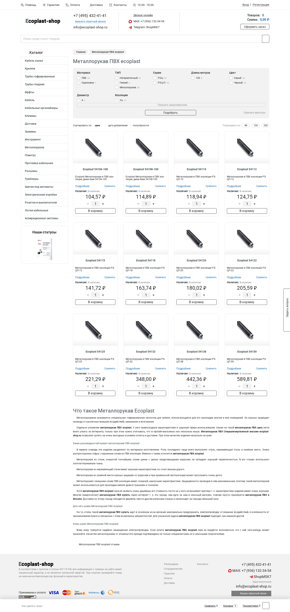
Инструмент (33, 139)
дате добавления (118, 125)
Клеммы (30, 115)
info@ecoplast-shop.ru (253, 586)
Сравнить (210, 606)
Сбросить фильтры (254, 112)
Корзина (228, 606)
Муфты (29, 92)
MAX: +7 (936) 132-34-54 (148, 21)
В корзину (95, 211)
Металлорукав (34, 147)
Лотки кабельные (36, 210)
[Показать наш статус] (44, 249)
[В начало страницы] (265, 605)
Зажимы (30, 131)
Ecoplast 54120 (196, 260)
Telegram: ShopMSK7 (146, 27)
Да (123, 100)
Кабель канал (34, 60)
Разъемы (31, 171)
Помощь (30, 5)
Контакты (120, 5)
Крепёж (30, 68)
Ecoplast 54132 (145, 351)
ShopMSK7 (262, 577)
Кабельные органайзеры (41, 108)
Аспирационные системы (41, 218)
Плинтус (30, 155)
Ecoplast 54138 (196, 351)
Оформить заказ (255, 26)
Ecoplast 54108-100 (145, 169)
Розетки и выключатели (41, 202)
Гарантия (53, 5)
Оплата (75, 5)
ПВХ (86, 78)
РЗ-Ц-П (163, 82)
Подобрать (170, 112)
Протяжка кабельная (39, 163)
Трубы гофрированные (40, 76)
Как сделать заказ (32, 606)
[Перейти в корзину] (243, 18)
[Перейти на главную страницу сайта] (43, 21)
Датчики (30, 123)
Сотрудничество (173, 568)
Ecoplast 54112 (247, 169)
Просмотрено (250, 606)
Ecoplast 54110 (196, 169)
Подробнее (82, 186)
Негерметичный (130, 78)
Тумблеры (31, 178)
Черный (240, 82)
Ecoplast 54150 (247, 351)
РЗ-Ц (162, 78)
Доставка (96, 5)
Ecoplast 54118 (145, 260)
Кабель (30, 100)
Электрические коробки (41, 194)
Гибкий (125, 82)
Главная (81, 52)
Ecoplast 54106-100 (95, 169)
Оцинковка (89, 82)
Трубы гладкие (35, 84)
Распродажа (171, 564)
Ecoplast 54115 (95, 260)
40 (245, 125)
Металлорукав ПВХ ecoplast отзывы (99, 544)
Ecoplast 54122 (247, 260)
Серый (239, 78)
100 (199, 78)
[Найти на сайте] (265, 39)
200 (266, 125)
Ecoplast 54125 (95, 351)
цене (97, 125)
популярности (141, 125)
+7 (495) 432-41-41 (89, 15)
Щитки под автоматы (39, 186)
